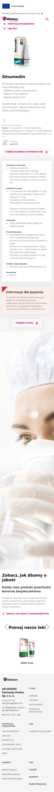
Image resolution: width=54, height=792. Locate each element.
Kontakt (33, 777)
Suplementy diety (11, 744)
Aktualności (36, 704)
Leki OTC (12, 28)
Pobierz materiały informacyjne (24, 152)
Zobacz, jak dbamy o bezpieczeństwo (27, 613)
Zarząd (33, 696)
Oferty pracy (9, 770)
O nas (32, 688)
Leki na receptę (10, 731)
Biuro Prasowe (37, 784)
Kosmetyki (8, 740)
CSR (31, 724)
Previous (6, 627)
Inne (4, 753)
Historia (33, 700)
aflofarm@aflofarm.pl (12, 703)
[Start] (10, 19)
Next (47, 627)
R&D (31, 762)
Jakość (33, 769)
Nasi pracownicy (11, 774)
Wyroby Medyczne (12, 749)
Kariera (6, 762)
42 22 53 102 (8, 700)
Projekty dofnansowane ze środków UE (21, 13)
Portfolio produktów (20, 24)
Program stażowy (12, 778)
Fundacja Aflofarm (40, 731)
